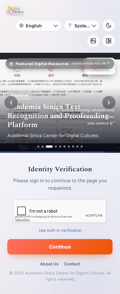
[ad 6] (64, 146)
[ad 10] (82, 146)
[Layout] (108, 40)
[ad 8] (73, 146)
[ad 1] (38, 146)
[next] (109, 102)
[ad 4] (56, 146)
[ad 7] (69, 146)
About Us (49, 263)
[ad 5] (60, 146)
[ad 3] (49, 146)
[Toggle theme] (108, 25)
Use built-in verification (60, 230)
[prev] (11, 102)
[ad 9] (77, 146)
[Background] (93, 40)
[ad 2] (43, 146)
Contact (72, 263)
